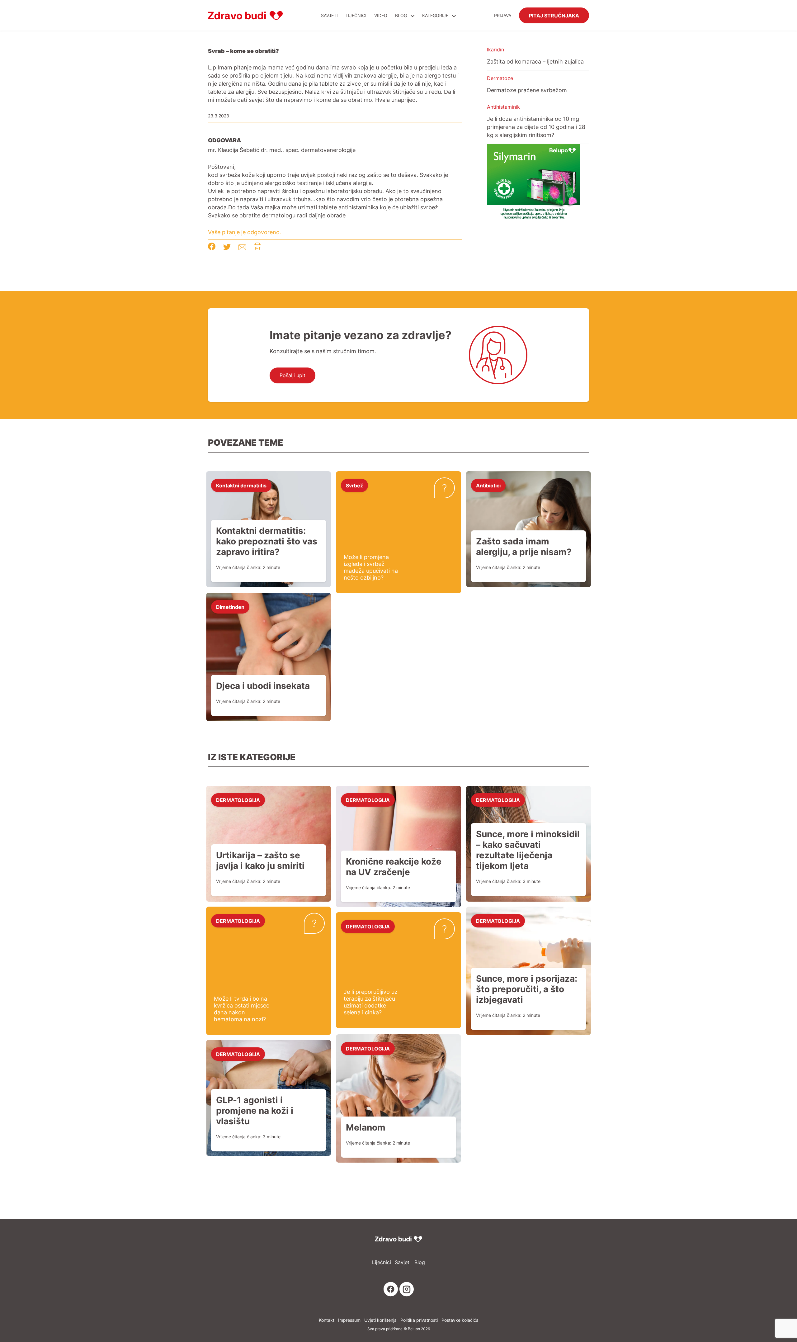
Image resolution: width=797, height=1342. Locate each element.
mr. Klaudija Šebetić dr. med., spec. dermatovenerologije (282, 149)
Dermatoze (500, 78)
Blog (401, 15)
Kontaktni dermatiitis (241, 485)
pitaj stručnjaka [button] (554, 15)
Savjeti (329, 15)
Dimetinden (230, 606)
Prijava (502, 15)
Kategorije (436, 15)
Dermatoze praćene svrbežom (527, 90)
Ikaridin (495, 49)
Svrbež (354, 485)
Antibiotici (488, 485)
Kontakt (326, 1320)
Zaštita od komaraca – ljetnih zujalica (535, 61)
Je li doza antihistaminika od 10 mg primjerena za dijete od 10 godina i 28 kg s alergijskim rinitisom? (536, 127)
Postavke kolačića (460, 1320)
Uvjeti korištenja (380, 1320)
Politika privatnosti (419, 1320)
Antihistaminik (503, 106)
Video (380, 15)
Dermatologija (238, 800)
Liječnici (356, 15)
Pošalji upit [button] (292, 375)
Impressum (349, 1320)
